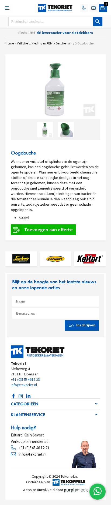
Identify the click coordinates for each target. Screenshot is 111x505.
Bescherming (65, 43)
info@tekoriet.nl (24, 384)
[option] (55, 89)
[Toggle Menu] (9, 7)
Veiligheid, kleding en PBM (35, 43)
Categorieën (24, 403)
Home (9, 43)
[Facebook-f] (13, 396)
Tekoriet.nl (70, 476)
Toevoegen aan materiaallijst (43, 229)
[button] (55, 403)
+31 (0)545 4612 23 (25, 379)
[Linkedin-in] (28, 396)
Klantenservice (28, 414)
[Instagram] (20, 396)
